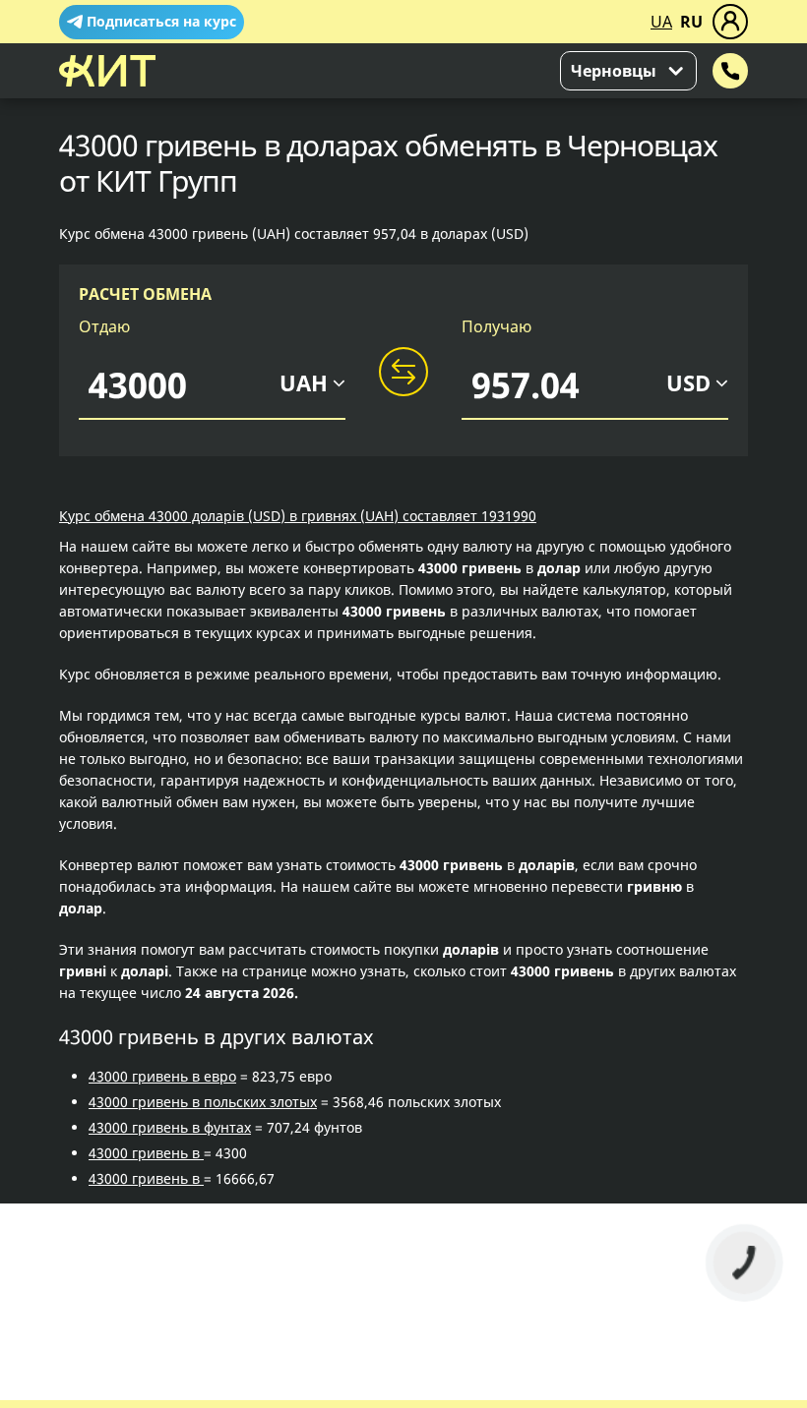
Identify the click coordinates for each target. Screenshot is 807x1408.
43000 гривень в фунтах (170, 1127)
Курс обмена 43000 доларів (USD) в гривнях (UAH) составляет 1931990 (297, 515)
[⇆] (403, 372)
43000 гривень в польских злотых (203, 1101)
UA (661, 21)
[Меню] (730, 21)
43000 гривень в (146, 1153)
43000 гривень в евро (162, 1076)
